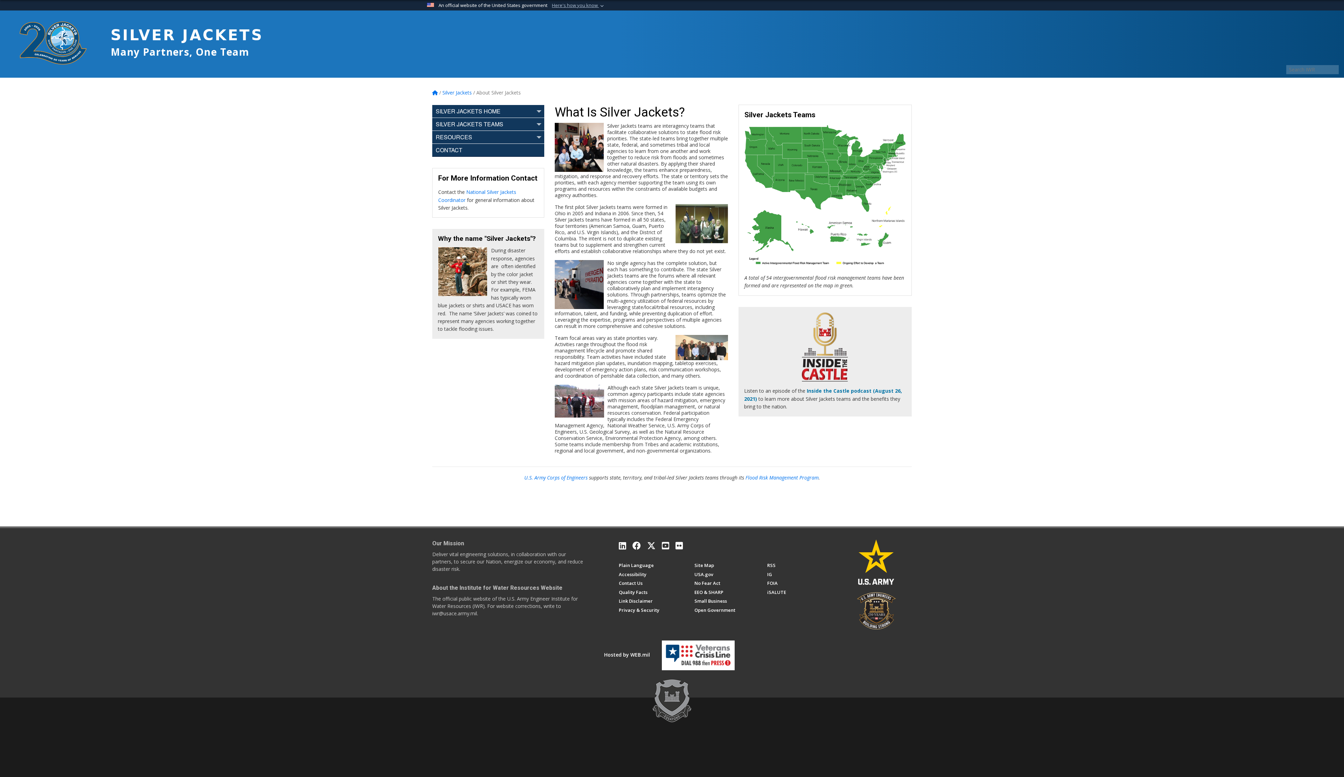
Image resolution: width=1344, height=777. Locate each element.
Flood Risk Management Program (782, 477)
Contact (449, 150)
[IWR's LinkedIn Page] (622, 545)
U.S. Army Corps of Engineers (556, 477)
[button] (578, 5)
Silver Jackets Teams (469, 124)
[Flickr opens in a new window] (679, 545)
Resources (454, 137)
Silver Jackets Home (468, 111)
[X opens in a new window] (651, 545)
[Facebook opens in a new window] (636, 545)
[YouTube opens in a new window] (665, 545)
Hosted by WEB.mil (627, 654)
